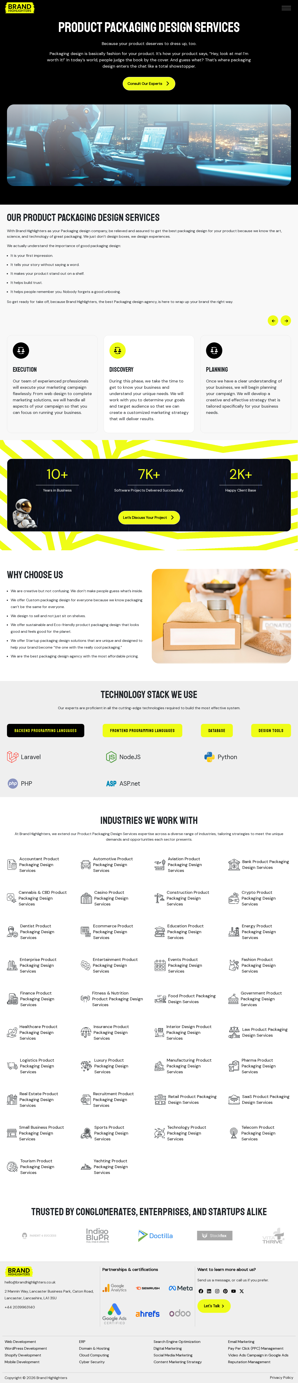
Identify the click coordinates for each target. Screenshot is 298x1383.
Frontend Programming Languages (142, 730)
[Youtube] (233, 1291)
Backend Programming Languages (45, 730)
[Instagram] (217, 1291)
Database (216, 730)
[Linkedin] (209, 1291)
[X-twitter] (241, 1291)
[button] (273, 320)
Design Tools (271, 730)
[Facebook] (200, 1291)
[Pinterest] (225, 1291)
